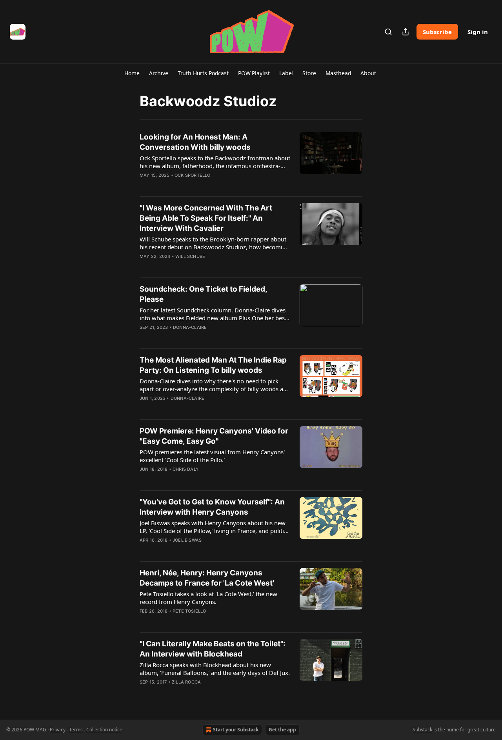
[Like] (145, 266)
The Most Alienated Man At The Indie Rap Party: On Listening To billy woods (213, 365)
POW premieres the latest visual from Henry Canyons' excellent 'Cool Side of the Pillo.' (212, 456)
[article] (251, 161)
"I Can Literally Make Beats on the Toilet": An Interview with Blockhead (213, 648)
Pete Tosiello (189, 611)
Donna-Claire (190, 327)
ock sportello (193, 175)
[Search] (388, 32)
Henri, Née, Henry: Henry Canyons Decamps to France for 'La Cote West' (207, 578)
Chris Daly (186, 469)
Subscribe (437, 32)
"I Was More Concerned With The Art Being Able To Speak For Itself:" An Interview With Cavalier (206, 218)
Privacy (57, 729)
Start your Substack (235, 729)
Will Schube (190, 256)
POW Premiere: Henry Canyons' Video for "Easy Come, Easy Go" (214, 436)
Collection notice (104, 729)
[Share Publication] (405, 32)
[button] (132, 73)
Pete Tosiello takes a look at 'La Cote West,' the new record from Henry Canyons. (208, 598)
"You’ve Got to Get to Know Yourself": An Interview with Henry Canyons (212, 507)
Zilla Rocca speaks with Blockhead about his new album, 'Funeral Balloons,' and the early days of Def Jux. (215, 669)
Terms (76, 729)
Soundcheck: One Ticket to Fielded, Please (203, 294)
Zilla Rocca (186, 682)
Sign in (477, 32)
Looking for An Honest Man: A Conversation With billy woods (195, 142)
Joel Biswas (187, 540)
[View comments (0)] (193, 185)
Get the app (282, 729)
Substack (422, 729)
